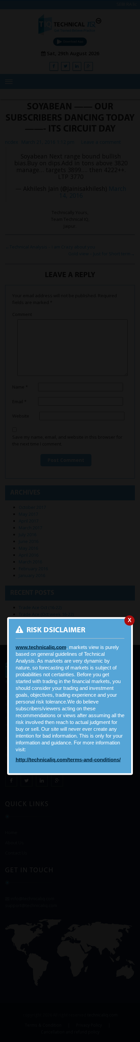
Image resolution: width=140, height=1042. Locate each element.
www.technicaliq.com (41, 647)
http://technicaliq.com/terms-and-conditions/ (68, 759)
